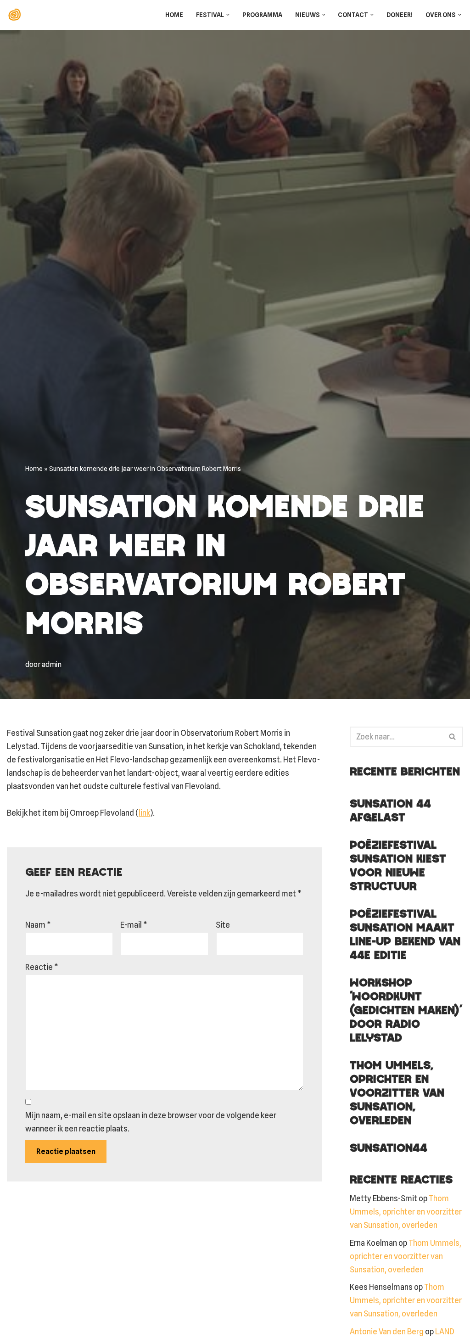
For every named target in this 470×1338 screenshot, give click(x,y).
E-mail (133, 924)
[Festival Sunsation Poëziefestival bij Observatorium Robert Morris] (16, 15)
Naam (38, 924)
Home (174, 14)
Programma (262, 14)
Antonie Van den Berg (387, 1331)
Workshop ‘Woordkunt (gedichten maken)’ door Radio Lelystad (406, 1011)
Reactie (41, 967)
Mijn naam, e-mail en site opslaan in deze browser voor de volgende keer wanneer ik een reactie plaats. (150, 1122)
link (144, 812)
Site (223, 924)
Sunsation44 (388, 1148)
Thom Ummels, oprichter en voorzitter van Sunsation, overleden (397, 1093)
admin (52, 664)
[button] (227, 15)
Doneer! (399, 14)
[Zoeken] (452, 737)
